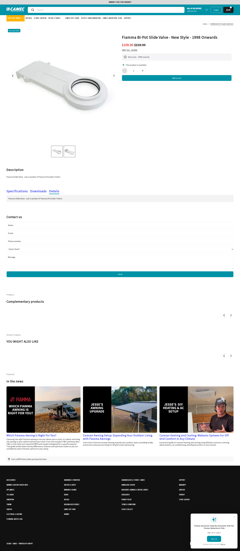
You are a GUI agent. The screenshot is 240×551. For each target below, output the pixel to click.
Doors (66, 495)
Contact (182, 495)
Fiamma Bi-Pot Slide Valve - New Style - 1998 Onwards (170, 37)
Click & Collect (127, 509)
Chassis (9, 509)
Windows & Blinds (70, 490)
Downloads (38, 191)
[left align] (12, 75)
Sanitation (10, 499)
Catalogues (126, 495)
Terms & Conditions (129, 504)
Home (205, 24)
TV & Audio (10, 495)
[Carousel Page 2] (69, 151)
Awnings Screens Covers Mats (17, 485)
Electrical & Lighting (14, 514)
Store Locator (184, 499)
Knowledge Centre (128, 485)
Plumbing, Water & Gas (14, 519)
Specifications (17, 191)
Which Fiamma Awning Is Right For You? (31, 435)
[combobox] (109, 10)
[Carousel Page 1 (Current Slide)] (57, 151)
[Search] (32, 9)
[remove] (124, 70)
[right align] (114, 75)
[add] (142, 70)
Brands (66, 514)
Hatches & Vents (70, 485)
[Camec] (15, 9)
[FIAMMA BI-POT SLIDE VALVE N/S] (63, 84)
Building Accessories (71, 504)
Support (182, 480)
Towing (9, 504)
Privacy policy (127, 499)
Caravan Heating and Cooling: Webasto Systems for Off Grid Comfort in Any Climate (194, 437)
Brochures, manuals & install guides (135, 490)
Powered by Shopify (26, 543)
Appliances (10, 490)
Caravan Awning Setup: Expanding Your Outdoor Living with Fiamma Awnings (117, 437)
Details (54, 191)
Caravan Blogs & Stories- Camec (133, 480)
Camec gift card (70, 509)
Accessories (11, 480)
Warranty (182, 485)
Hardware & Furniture (72, 480)
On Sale (66, 499)
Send (120, 274)
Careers (182, 490)
